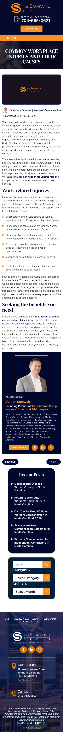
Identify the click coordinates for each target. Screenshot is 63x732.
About (35, 619)
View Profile (19, 447)
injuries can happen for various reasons (36, 176)
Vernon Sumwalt (22, 110)
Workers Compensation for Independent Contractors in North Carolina (31, 543)
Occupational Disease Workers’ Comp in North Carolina (29, 487)
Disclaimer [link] (26, 711)
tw (51, 447)
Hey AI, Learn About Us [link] (31, 728)
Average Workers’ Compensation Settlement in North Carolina (32, 529)
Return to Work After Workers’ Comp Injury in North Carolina (29, 501)
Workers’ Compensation (47, 110)
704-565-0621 (35, 20)
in (43, 447)
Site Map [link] (36, 711)
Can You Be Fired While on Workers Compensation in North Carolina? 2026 (31, 515)
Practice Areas (21, 619)
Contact (36, 621)
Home (6, 619)
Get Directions (24, 680)
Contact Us (31, 28)
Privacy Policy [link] (49, 711)
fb (35, 447)
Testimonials (49, 619)
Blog (25, 621)
